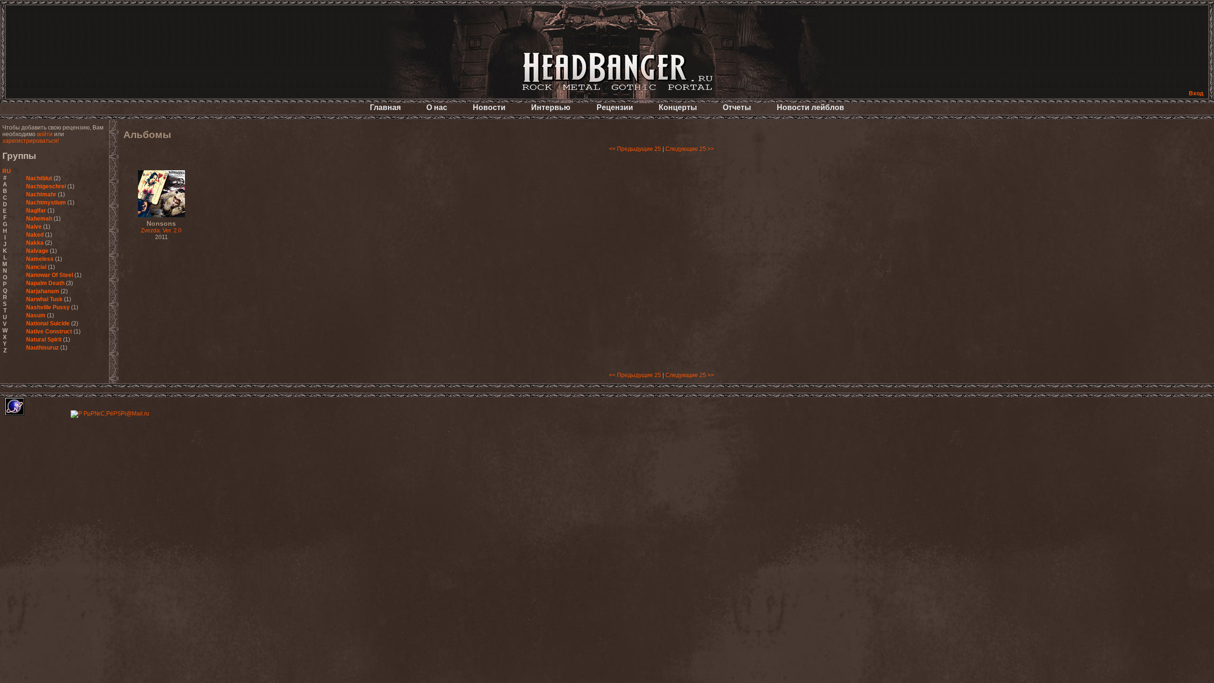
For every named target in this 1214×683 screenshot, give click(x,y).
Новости (489, 107)
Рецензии (615, 107)
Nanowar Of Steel (49, 275)
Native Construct (49, 331)
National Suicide (48, 323)
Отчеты (737, 107)
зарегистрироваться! (30, 141)
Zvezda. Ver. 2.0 (161, 227)
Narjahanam (42, 291)
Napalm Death (45, 283)
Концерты (678, 107)
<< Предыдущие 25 (635, 149)
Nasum (36, 315)
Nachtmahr (41, 194)
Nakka (35, 243)
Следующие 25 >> (689, 149)
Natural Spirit (44, 339)
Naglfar (36, 210)
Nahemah (39, 218)
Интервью (550, 107)
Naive (34, 226)
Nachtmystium (46, 202)
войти (45, 134)
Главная (385, 107)
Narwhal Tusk (44, 299)
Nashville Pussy (48, 307)
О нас (436, 107)
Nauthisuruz (42, 347)
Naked (35, 234)
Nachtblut (39, 178)
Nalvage (37, 251)
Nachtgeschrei (46, 186)
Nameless (40, 259)
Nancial (36, 267)
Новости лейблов (810, 107)
